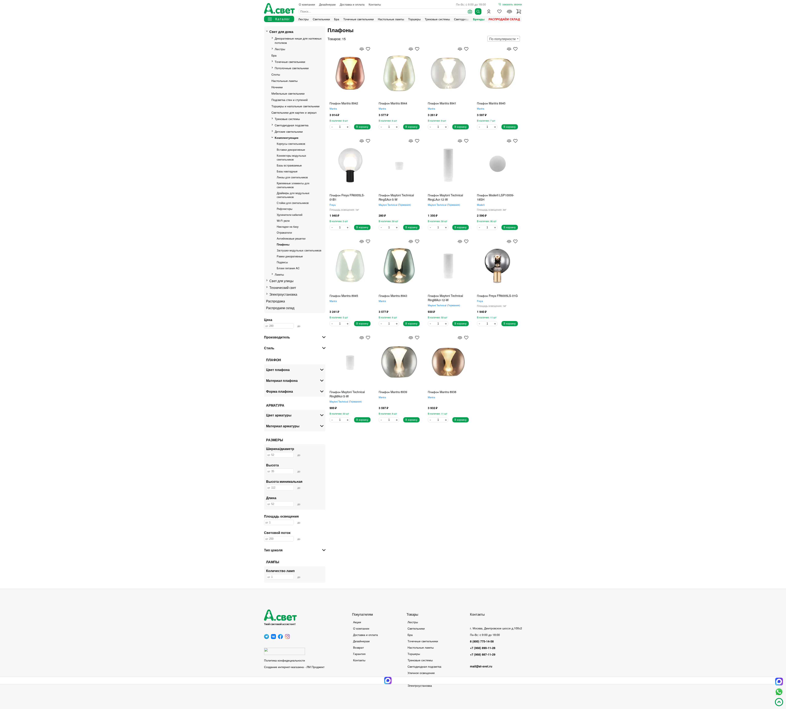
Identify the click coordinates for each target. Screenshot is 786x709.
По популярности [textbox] (502, 38)
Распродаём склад (504, 19)
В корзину (362, 126)
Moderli (481, 204)
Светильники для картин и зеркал (293, 112)
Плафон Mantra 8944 (393, 103)
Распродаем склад (280, 307)
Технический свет (282, 287)
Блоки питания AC (288, 268)
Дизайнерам (327, 4)
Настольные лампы (391, 19)
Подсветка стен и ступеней (289, 99)
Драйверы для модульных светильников (293, 195)
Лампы (279, 274)
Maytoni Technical (394, 204)
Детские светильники (289, 131)
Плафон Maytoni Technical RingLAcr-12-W (445, 197)
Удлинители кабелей (289, 215)
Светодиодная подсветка (291, 125)
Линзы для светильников (292, 177)
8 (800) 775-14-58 (482, 641)
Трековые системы (437, 19)
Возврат (358, 647)
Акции (357, 622)
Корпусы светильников (291, 144)
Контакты (375, 4)
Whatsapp (779, 692)
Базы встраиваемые (289, 165)
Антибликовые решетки (291, 238)
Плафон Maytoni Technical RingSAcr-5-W (396, 197)
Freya (332, 204)
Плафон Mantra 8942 (344, 103)
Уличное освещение (421, 673)
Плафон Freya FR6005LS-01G (497, 295)
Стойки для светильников (293, 203)
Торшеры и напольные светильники (295, 106)
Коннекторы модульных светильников (291, 157)
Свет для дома (281, 31)
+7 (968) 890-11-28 (482, 648)
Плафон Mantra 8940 (491, 103)
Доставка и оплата (352, 4)
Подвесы (282, 262)
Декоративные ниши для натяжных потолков (298, 40)
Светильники (321, 19)
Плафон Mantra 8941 (442, 103)
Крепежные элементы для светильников (293, 185)
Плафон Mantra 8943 (393, 295)
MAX (779, 681)
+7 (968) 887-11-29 (482, 654)
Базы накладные (287, 171)
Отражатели (284, 232)
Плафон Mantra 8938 (442, 392)
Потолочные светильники (292, 68)
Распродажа (275, 301)
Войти (489, 11)
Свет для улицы (281, 280)
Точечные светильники (358, 19)
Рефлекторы (284, 209)
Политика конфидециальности (284, 660)
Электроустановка (283, 294)
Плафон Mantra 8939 (393, 392)
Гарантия (359, 653)
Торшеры (414, 19)
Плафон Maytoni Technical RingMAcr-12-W (445, 297)
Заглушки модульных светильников (299, 250)
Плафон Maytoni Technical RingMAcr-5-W (347, 394)
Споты (275, 74)
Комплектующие (286, 138)
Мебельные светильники (288, 93)
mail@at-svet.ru (481, 666)
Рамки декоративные (290, 256)
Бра (336, 19)
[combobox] (503, 39)
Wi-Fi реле (283, 221)
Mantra (333, 108)
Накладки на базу (288, 226)
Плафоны (283, 244)
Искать (478, 11)
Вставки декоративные (291, 150)
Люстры (303, 19)
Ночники (277, 87)
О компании (307, 4)
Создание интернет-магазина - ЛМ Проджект (294, 667)
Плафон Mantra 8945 (344, 295)
